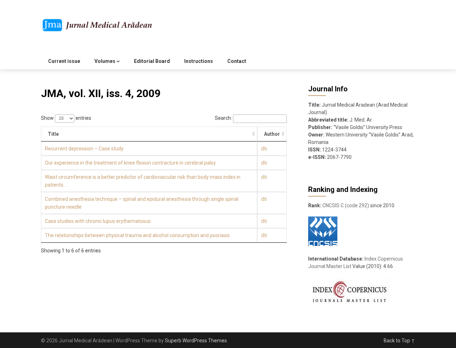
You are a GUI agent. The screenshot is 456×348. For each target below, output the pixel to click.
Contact (236, 61)
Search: (223, 118)
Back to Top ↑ (399, 340)
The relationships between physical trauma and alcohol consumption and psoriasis (137, 235)
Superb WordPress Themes (196, 340)
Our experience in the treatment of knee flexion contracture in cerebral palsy (130, 163)
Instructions (198, 61)
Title (53, 134)
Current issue (64, 61)
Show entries (66, 118)
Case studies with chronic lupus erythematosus (98, 221)
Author (272, 134)
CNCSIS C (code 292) (345, 205)
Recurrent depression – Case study (84, 148)
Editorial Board (152, 61)
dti (264, 148)
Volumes (104, 61)
